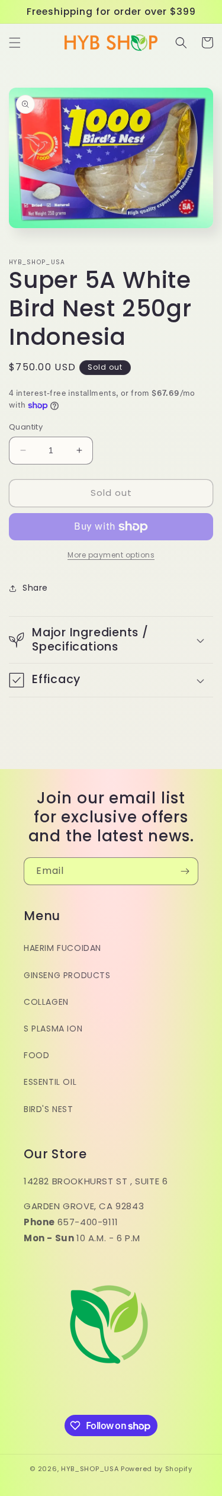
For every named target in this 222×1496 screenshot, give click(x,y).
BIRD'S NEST (48, 1109)
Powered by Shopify (156, 1468)
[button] (15, 43)
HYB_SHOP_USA (89, 1468)
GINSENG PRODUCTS (67, 975)
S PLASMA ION (53, 1028)
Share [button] (35, 588)
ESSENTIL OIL (50, 1082)
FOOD (36, 1055)
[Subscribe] (185, 871)
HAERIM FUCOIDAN (62, 948)
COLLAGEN (46, 1002)
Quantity (26, 427)
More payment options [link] (111, 555)
